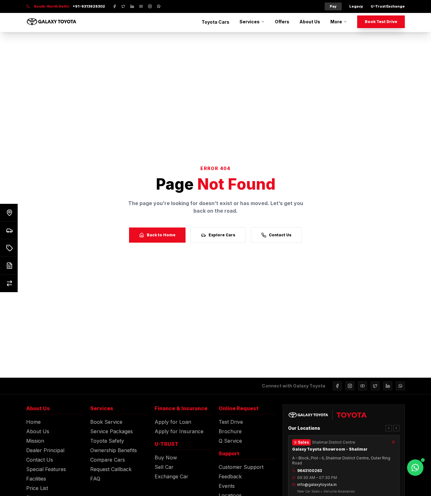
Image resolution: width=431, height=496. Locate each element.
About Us (309, 21)
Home (33, 422)
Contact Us (280, 235)
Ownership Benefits (113, 450)
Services (249, 21)
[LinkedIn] (387, 385)
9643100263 (309, 470)
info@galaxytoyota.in (317, 484)
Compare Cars (107, 460)
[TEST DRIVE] (9, 230)
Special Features (46, 469)
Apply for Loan (173, 422)
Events (227, 486)
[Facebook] (337, 385)
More (336, 21)
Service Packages (111, 431)
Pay (333, 6)
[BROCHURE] (9, 266)
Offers (282, 21)
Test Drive (231, 422)
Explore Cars (222, 235)
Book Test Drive (381, 21)
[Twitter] (375, 385)
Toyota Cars (215, 22)
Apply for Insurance (179, 431)
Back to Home (161, 235)
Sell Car (164, 467)
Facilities (36, 478)
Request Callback (111, 469)
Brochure (230, 431)
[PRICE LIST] (9, 248)
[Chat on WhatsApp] (415, 467)
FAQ (95, 478)
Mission (35, 441)
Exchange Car (171, 476)
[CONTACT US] (9, 212)
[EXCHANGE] (9, 283)
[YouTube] (362, 385)
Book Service (106, 422)
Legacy (356, 6)
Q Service (230, 441)
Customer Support (241, 467)
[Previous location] (389, 428)
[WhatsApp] (400, 385)
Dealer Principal (45, 450)
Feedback (230, 476)
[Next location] (396, 428)
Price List (37, 488)
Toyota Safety (107, 441)
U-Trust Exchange (388, 6)
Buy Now (166, 457)
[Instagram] (349, 385)
